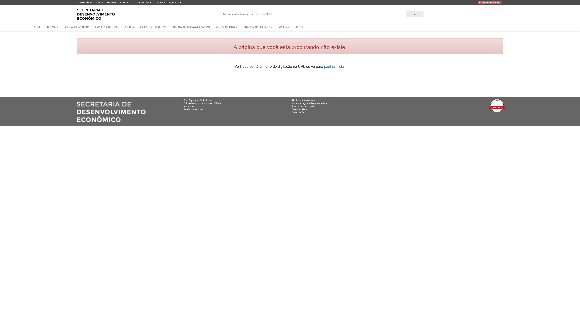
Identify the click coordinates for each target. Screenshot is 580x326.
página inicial (334, 66)
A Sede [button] (37, 26)
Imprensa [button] (283, 26)
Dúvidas (99, 2)
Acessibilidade (144, 2)
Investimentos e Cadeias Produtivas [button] (145, 26)
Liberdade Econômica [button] (76, 26)
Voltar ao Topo (299, 112)
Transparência (84, 2)
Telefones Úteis (299, 109)
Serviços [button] (52, 26)
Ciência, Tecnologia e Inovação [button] (191, 26)
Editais (299, 26)
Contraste (160, 2)
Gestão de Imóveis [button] (226, 26)
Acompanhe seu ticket (489, 2)
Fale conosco (126, 2)
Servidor (111, 2)
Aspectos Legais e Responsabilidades (310, 103)
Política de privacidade (303, 106)
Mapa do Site (175, 2)
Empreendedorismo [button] (106, 26)
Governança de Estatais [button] (257, 26)
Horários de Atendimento (304, 100)
